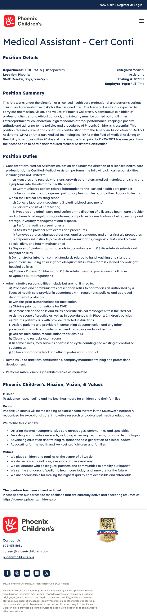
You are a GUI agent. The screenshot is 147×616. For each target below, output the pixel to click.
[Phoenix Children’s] (23, 21)
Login (138, 5)
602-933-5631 (12, 545)
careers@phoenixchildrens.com (26, 551)
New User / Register (114, 5)
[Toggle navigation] (141, 21)
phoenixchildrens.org (18, 557)
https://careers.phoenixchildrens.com (31, 499)
